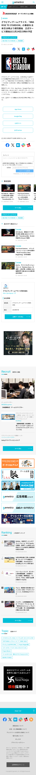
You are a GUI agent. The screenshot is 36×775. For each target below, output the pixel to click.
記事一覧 (3, 6)
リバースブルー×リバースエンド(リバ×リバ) (14, 648)
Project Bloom (6, 651)
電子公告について (18, 736)
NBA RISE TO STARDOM (8, 41)
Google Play (18, 116)
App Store (18, 109)
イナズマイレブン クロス (8, 638)
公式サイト (18, 123)
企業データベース (13, 6)
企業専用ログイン (17, 765)
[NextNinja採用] (18, 678)
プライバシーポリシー (18, 742)
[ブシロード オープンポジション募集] (18, 13)
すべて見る (18, 208)
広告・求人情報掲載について (18, 729)
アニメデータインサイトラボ (25, 638)
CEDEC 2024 (23, 641)
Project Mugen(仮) (24, 644)
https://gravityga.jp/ (8, 293)
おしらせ (18, 739)
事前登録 (4, 18)
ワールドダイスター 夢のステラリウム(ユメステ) (15, 654)
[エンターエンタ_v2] (18, 343)
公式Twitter (18, 130)
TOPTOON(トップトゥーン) (9, 641)
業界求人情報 (23, 6)
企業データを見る (18, 317)
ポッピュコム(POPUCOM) (9, 644)
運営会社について (18, 726)
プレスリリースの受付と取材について (18, 732)
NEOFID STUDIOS (7, 657)
